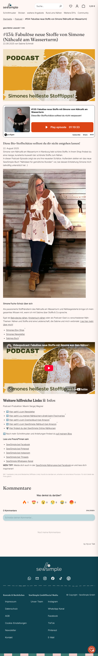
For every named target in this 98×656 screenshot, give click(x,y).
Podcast (18, 19)
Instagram (53, 601)
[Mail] (37, 578)
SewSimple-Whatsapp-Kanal (19, 461)
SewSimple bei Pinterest (17, 448)
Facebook (53, 616)
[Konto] (77, 6)
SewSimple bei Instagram (18, 452)
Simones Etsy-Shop (15, 330)
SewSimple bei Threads (17, 457)
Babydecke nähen (19, 317)
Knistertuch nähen (36, 317)
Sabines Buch (12, 338)
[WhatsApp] (29, 578)
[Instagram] (45, 578)
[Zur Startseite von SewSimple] (10, 6)
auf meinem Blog (64, 433)
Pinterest (52, 630)
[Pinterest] (69, 578)
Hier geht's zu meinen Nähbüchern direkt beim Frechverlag (37, 415)
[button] (71, 6)
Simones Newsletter (15, 334)
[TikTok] (61, 578)
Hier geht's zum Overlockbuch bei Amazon (29, 420)
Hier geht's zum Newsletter (22, 411)
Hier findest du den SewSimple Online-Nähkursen (32, 428)
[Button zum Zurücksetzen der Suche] (61, 6)
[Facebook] (53, 578)
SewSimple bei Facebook (18, 444)
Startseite (7, 19)
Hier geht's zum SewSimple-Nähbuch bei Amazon (32, 424)
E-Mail (51, 637)
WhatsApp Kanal (56, 608)
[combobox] (49, 6)
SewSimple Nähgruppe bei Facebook (53, 465)
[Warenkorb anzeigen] (83, 6)
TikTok (51, 623)
